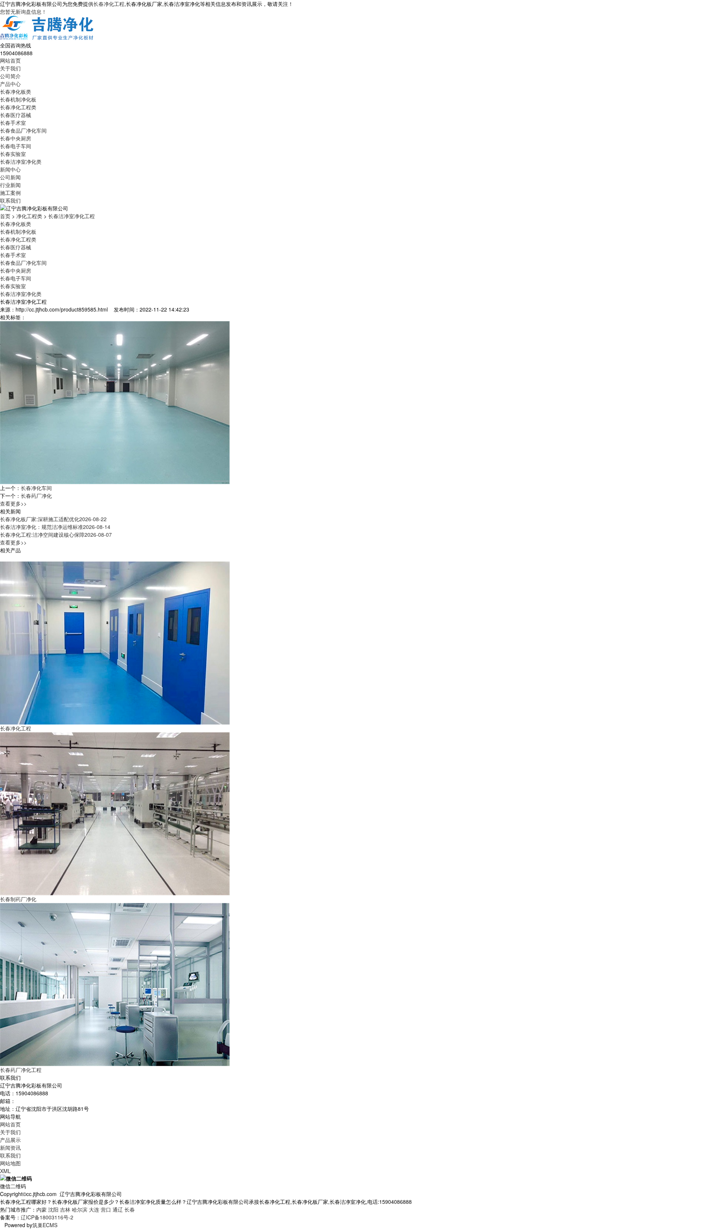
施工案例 (10, 192)
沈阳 (53, 1209)
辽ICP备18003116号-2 (47, 1217)
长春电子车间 (15, 146)
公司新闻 (10, 177)
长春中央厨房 (15, 138)
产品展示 (10, 1139)
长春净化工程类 (18, 107)
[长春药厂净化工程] (115, 983)
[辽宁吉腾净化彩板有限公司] (47, 27)
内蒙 (41, 1209)
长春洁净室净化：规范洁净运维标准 (55, 526)
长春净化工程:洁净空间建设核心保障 (56, 534)
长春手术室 (13, 122)
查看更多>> (13, 503)
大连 (94, 1209)
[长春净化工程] (115, 642)
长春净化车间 (36, 488)
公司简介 (10, 76)
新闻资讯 (10, 1147)
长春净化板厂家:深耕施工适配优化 (53, 519)
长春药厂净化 (36, 495)
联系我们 (10, 200)
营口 (106, 1209)
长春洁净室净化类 (20, 161)
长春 (129, 1209)
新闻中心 (10, 169)
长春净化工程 (108, 3)
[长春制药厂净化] (115, 813)
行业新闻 (10, 185)
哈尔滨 (79, 1209)
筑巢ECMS (44, 1225)
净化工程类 (29, 216)
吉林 (65, 1209)
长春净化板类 (15, 91)
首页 (5, 216)
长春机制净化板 (18, 99)
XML (5, 1171)
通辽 (118, 1209)
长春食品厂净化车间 (23, 130)
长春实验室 (13, 153)
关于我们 (10, 68)
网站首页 (10, 60)
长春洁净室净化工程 (71, 216)
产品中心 (10, 83)
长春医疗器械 (15, 115)
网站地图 (10, 1163)
